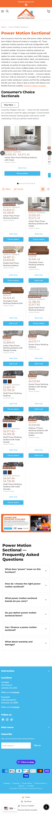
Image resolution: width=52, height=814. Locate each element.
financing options (22, 635)
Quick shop (22, 168)
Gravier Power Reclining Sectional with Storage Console (38, 386)
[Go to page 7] (30, 183)
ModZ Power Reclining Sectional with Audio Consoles (12, 486)
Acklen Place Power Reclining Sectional (11, 217)
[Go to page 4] (24, 183)
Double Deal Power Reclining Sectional (11, 264)
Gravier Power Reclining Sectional (38, 345)
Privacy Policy (27, 783)
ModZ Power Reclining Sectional (12, 394)
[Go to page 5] (26, 183)
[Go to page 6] (28, 183)
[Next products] (49, 153)
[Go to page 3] (21, 183)
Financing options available (35, 86)
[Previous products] (2, 153)
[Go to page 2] (19, 183)
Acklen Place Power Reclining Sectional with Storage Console (13, 348)
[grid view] (42, 189)
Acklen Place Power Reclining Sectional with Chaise (20, 158)
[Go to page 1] (18, 183)
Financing (16, 783)
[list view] (48, 189)
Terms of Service (40, 783)
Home (3, 27)
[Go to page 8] (32, 183)
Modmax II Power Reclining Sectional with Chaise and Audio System (38, 431)
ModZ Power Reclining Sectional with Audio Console (12, 439)
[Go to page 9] (34, 183)
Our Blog (30, 786)
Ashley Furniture (9, 162)
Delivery (22, 786)
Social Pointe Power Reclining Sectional (37, 308)
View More (8, 105)
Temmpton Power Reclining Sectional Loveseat (36, 264)
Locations (6, 783)
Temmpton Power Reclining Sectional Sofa (13, 302)
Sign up (37, 745)
